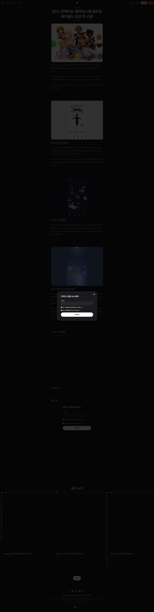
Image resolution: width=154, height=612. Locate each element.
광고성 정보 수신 (69, 310)
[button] (94, 294)
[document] (77, 306)
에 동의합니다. (72, 307)
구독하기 (77, 314)
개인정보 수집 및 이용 (70, 307)
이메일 (63, 300)
